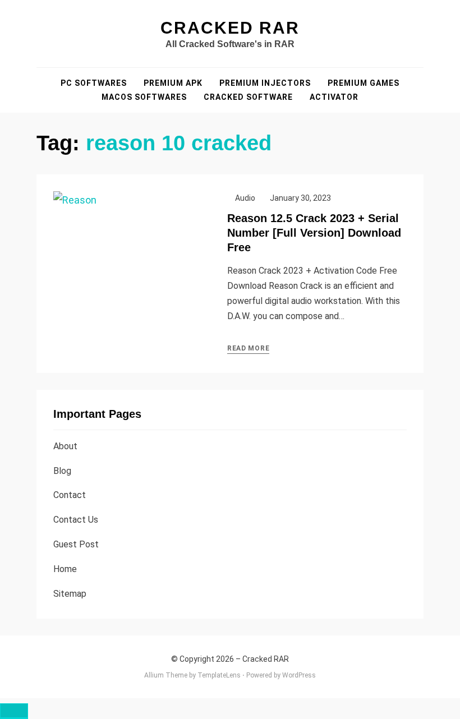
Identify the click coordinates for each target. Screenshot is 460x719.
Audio (245, 197)
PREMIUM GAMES (363, 83)
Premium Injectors (265, 83)
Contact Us (75, 519)
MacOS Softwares (144, 97)
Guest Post (76, 544)
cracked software (248, 97)
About (65, 446)
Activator (334, 97)
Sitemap (69, 593)
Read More (248, 348)
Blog (62, 470)
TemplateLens (219, 675)
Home (65, 569)
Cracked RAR (230, 28)
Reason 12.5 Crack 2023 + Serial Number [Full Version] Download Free (314, 233)
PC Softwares (94, 83)
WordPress (299, 675)
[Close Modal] (14, 711)
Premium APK (173, 83)
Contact (69, 495)
